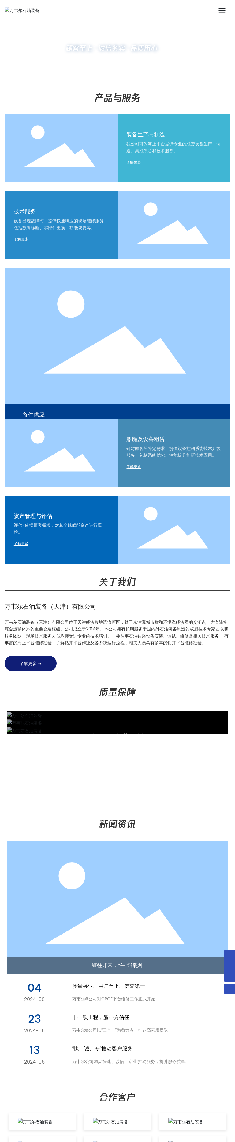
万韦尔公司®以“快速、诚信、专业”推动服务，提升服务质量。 (130, 1061)
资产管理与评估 (33, 516)
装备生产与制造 (145, 134)
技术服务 (25, 211)
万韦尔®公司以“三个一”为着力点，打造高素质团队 (120, 1030)
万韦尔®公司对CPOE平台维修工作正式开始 (113, 999)
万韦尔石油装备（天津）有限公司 (50, 607)
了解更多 (133, 162)
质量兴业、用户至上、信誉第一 (108, 986)
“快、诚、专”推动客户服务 (102, 1049)
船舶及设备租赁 (145, 439)
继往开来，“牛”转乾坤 (118, 965)
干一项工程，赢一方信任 (100, 1018)
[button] (115, 73)
